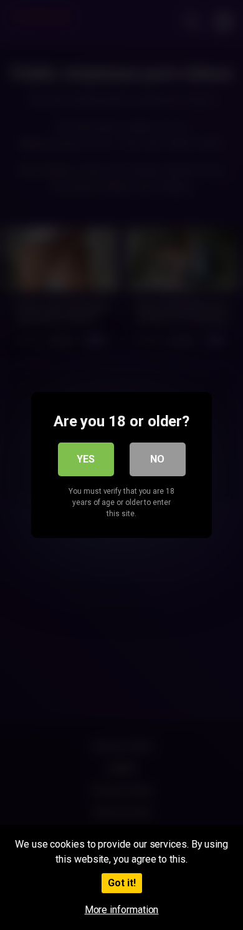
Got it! (122, 883)
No (157, 459)
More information (122, 910)
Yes (86, 459)
